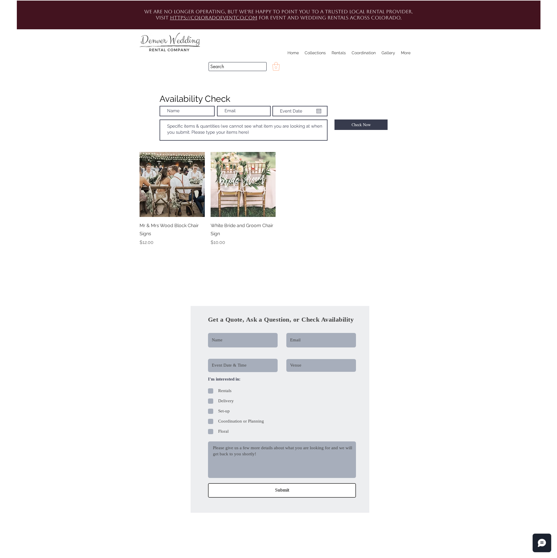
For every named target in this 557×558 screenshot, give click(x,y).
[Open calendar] (319, 111)
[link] (276, 66)
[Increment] (200, 255)
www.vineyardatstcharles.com (154, 300)
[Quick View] (172, 184)
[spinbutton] (172, 255)
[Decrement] (144, 255)
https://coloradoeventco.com (213, 18)
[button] (529, 99)
